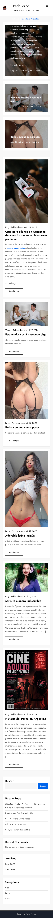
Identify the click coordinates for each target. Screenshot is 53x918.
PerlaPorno (21, 6)
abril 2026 (10, 869)
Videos (13, 106)
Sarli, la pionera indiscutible (23, 601)
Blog (12, 70)
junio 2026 (10, 864)
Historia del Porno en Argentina (25, 719)
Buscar (9, 781)
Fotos (12, 142)
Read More (14, 291)
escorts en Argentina (30, 18)
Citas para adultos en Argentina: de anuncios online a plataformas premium (26, 235)
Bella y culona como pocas (25, 137)
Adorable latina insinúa (20, 535)
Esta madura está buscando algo (25, 99)
